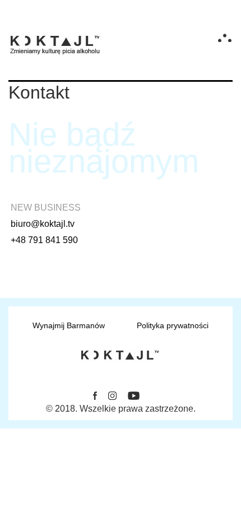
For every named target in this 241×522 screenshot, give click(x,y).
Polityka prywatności (172, 325)
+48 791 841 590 (44, 240)
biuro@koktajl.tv (43, 224)
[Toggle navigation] (225, 38)
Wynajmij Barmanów (69, 325)
